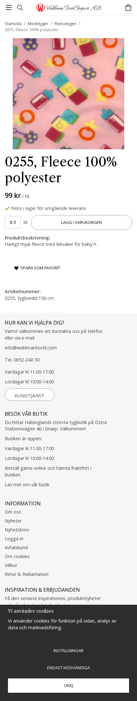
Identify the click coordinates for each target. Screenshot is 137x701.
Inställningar (68, 650)
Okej (68, 685)
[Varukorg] (128, 7)
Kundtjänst (30, 396)
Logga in (14, 539)
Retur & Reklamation (26, 574)
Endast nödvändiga (68, 668)
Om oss (13, 512)
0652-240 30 (27, 360)
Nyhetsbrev (17, 530)
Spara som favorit (39, 268)
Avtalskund (16, 547)
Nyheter (13, 521)
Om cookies (17, 556)
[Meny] (8, 7)
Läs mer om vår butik (27, 485)
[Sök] (19, 7)
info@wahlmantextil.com (31, 348)
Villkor (11, 565)
